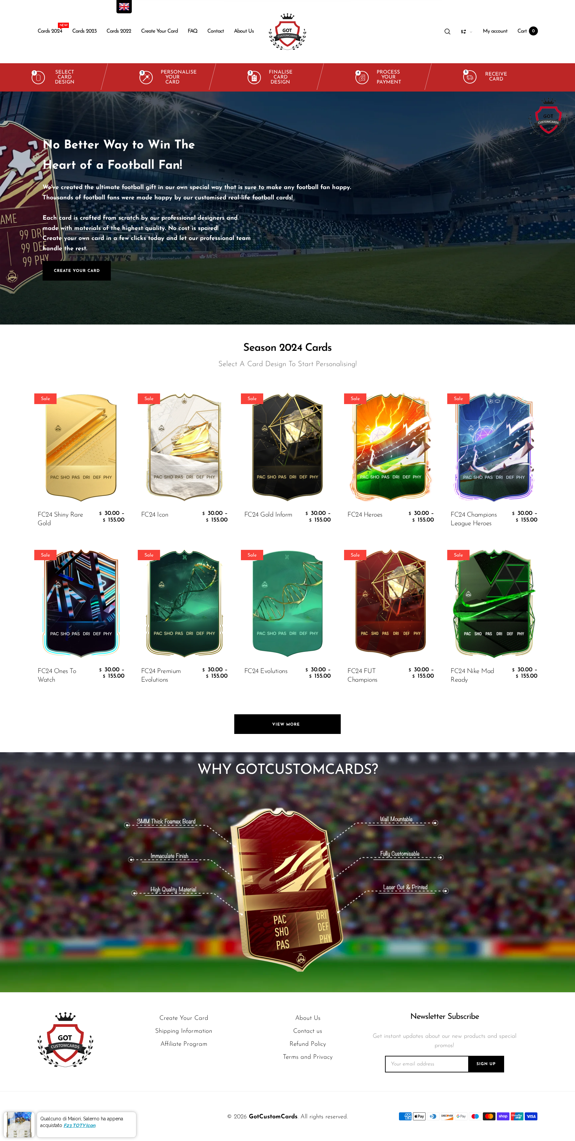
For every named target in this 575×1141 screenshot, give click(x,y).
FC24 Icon (154, 515)
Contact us (307, 1031)
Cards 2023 (84, 31)
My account (495, 31)
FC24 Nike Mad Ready (472, 675)
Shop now (94, 229)
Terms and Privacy (308, 1057)
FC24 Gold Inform (268, 515)
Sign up (486, 1064)
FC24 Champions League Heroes (473, 519)
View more (287, 725)
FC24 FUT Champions (362, 675)
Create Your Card (159, 31)
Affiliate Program (183, 1044)
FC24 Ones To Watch (57, 675)
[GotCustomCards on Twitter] (42, 1116)
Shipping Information (183, 1031)
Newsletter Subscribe (444, 1017)
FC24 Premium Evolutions (161, 675)
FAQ (192, 31)
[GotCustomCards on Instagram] (78, 1116)
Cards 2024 (50, 30)
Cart (526, 31)
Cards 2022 (118, 31)
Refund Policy (307, 1044)
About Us (244, 31)
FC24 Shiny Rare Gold (60, 519)
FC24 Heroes (364, 515)
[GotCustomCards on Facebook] (60, 1116)
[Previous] (24, 208)
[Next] (550, 208)
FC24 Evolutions (266, 671)
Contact (215, 31)
